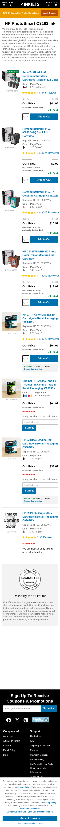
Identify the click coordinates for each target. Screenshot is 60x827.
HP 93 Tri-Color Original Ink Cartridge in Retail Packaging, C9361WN (40, 318)
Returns (34, 750)
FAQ (32, 741)
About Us (7, 736)
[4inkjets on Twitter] (17, 720)
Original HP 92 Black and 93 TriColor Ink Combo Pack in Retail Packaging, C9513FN (39, 385)
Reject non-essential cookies (30, 823)
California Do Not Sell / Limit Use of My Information (41, 768)
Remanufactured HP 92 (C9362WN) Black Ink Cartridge (36, 133)
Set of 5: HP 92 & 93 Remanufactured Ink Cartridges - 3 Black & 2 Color (40, 76)
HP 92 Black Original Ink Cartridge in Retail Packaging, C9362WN (40, 444)
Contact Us (35, 736)
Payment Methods (39, 755)
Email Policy (9, 750)
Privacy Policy (37, 759)
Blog (5, 755)
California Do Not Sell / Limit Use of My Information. (30, 812)
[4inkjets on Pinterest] (26, 720)
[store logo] (30, 4)
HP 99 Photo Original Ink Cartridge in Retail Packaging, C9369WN (40, 517)
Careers (7, 745)
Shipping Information (40, 745)
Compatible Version (33, 369)
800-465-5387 (11, 5)
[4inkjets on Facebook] (8, 720)
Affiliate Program (11, 741)
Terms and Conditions (30, 809)
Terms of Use (37, 777)
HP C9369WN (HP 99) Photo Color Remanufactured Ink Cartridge (39, 255)
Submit (29, 427)
